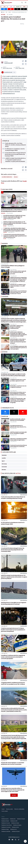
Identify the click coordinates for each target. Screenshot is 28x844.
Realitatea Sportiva (5, 818)
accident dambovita (7, 177)
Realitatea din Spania (16, 831)
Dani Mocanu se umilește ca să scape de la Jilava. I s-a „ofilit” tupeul (17, 286)
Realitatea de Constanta (6, 827)
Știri (6, 12)
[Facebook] (4, 9)
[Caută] (22, 2)
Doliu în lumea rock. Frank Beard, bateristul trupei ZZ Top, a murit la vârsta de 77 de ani (18, 292)
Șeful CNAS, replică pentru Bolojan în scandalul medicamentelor (16, 327)
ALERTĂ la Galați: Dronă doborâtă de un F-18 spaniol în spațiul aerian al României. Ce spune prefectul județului (15, 159)
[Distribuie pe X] (26, 64)
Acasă (3, 12)
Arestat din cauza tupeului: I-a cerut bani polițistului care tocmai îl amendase (12, 763)
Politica (5, 232)
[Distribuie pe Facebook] (26, 61)
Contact (3, 809)
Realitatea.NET (8, 63)
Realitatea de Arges (5, 829)
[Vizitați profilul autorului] (2, 62)
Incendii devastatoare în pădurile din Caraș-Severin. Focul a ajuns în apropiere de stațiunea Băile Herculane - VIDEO (14, 217)
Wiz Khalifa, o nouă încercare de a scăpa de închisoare (18, 386)
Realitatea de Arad (15, 827)
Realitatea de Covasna (6, 823)
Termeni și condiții (9, 809)
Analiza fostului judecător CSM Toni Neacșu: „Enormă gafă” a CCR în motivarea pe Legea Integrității (17, 400)
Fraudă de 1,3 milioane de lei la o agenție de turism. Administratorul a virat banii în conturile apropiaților (13, 657)
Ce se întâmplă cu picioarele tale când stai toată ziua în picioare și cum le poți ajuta (18, 348)
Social (4, 219)
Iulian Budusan (23, 494)
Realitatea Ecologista (21, 818)
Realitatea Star (12, 818)
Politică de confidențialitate (19, 809)
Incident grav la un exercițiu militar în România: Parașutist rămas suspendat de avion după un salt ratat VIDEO (12, 790)
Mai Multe (14, 795)
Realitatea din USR (14, 820)
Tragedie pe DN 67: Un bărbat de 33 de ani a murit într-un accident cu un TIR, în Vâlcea (13, 683)
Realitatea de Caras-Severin (7, 825)
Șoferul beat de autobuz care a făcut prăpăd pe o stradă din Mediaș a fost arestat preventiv (18, 394)
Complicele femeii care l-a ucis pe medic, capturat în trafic (18, 380)
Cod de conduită (5, 811)
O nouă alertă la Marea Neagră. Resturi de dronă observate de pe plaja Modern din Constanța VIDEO (15, 154)
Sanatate (3, 213)
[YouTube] (11, 9)
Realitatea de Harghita (17, 825)
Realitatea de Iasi (13, 829)
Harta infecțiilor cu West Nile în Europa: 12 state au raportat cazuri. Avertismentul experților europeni (18, 341)
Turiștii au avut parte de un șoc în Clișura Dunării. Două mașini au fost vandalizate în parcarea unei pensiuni (13, 629)
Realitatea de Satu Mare (6, 831)
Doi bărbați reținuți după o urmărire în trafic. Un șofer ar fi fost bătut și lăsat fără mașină (13, 374)
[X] (17, 9)
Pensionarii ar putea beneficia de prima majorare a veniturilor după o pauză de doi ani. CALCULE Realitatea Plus (15, 236)
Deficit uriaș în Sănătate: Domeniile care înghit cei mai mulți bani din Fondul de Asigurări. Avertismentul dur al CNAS (18, 334)
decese (16, 177)
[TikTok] (24, 9)
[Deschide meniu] (25, 2)
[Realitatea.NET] (6, 3)
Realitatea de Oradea (15, 823)
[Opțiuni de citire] (25, 841)
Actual (10, 12)
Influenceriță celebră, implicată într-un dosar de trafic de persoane (18, 272)
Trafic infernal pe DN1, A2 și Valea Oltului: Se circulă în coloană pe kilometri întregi (15, 145)
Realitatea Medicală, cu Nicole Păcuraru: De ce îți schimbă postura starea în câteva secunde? (14, 211)
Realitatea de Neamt (5, 820)
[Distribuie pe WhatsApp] (23, 64)
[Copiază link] (23, 61)
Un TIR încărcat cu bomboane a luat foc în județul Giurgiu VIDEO (15, 149)
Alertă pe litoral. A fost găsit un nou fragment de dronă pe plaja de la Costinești (13, 603)
